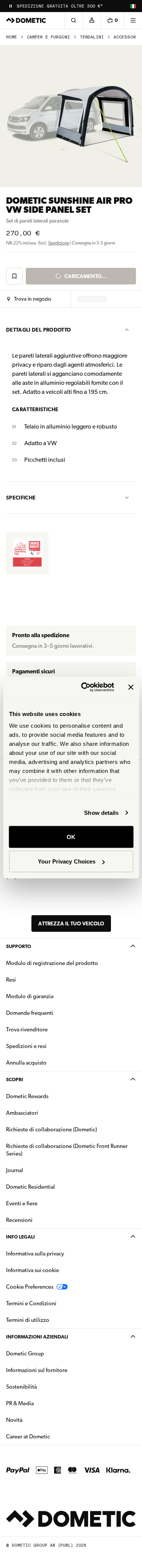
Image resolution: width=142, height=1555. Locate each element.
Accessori (126, 37)
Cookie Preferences (29, 1286)
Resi (11, 979)
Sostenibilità (21, 1386)
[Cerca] (73, 20)
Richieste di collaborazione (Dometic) (51, 1129)
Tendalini (92, 37)
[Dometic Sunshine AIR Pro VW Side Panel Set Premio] (27, 553)
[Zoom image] (71, 116)
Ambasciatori (22, 1112)
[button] (29, 299)
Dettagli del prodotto (38, 330)
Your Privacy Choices (66, 861)
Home (11, 37)
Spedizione (58, 243)
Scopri (14, 1079)
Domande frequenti (29, 1013)
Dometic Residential (54, 1186)
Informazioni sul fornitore (36, 1370)
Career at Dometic (52, 1436)
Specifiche (21, 498)
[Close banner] (130, 687)
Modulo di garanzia (29, 996)
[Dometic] (26, 20)
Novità (38, 1419)
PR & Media (43, 1403)
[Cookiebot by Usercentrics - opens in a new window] (84, 687)
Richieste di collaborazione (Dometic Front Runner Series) (67, 1150)
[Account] (92, 20)
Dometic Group (49, 1353)
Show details (101, 813)
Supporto (18, 946)
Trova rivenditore (27, 1029)
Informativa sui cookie (32, 1270)
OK (71, 836)
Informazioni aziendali (37, 1337)
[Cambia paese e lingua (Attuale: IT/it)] (133, 6)
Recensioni (19, 1220)
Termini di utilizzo (27, 1320)
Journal (14, 1170)
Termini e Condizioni (31, 1303)
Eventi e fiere (21, 1203)
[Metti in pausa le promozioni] (10, 6)
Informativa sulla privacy (35, 1253)
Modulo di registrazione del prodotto (52, 963)
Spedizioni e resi (26, 1046)
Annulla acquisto (26, 1062)
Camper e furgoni (48, 37)
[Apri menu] (133, 20)
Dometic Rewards (27, 1096)
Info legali (20, 1237)
